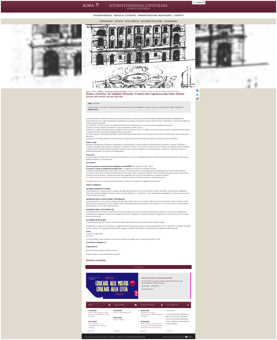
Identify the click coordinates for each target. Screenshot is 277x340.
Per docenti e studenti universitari (116, 91)
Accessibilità (170, 310)
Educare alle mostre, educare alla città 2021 (156, 278)
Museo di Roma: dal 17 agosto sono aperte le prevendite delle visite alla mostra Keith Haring (151, 326)
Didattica (100, 91)
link (189, 297)
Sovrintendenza (102, 15)
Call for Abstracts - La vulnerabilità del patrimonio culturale (97, 326)
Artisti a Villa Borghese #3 (122, 312)
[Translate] (188, 2)
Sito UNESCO (132, 21)
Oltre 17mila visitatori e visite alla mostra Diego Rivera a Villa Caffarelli (98, 314)
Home (88, 91)
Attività (119, 21)
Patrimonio (106, 21)
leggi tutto (91, 331)
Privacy (189, 337)
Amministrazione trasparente (155, 15)
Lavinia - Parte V (119, 320)
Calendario (170, 21)
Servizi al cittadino (125, 15)
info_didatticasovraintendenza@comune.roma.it (103, 177)
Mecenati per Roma (151, 21)
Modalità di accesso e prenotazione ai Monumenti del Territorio (151, 314)
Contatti (179, 15)
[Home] (138, 7)
